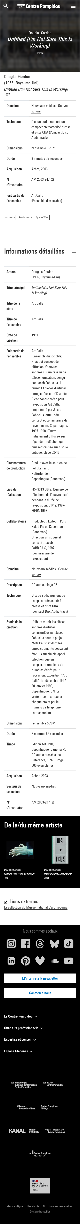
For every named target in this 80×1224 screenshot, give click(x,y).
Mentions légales (16, 1206)
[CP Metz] (29, 1110)
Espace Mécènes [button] (16, 1051)
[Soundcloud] (54, 962)
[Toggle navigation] (73, 6)
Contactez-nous (40, 993)
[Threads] (40, 945)
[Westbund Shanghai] (58, 1134)
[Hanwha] (40, 1158)
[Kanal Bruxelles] (27, 1134)
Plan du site (33, 1206)
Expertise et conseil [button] (18, 1039)
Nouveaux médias (43, 105)
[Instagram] (11, 945)
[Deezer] (40, 962)
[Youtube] (69, 962)
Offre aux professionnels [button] (21, 1028)
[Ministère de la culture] (40, 1185)
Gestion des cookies (40, 1211)
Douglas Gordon (17, 76)
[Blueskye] (54, 945)
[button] (40, 251)
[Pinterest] (25, 962)
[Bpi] (27, 1087)
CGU (44, 1206)
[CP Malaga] (52, 1110)
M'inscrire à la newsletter (40, 978)
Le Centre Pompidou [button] (18, 1016)
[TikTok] (69, 945)
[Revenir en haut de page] (70, 1214)
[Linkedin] (11, 962)
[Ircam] (56, 1087)
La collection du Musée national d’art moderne (35, 907)
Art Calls (37, 351)
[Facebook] (25, 945)
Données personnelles (60, 1206)
